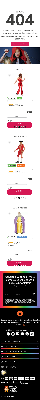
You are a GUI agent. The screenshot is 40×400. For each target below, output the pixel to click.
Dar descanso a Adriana (20, 44)
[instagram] (13, 334)
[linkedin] (32, 334)
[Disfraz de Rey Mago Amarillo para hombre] (9, 214)
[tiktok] (18, 334)
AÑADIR (19, 191)
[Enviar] (33, 294)
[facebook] (8, 334)
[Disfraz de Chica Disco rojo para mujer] (9, 75)
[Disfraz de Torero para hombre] (9, 142)
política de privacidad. (10, 303)
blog (24, 325)
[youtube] (22, 334)
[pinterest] (27, 334)
